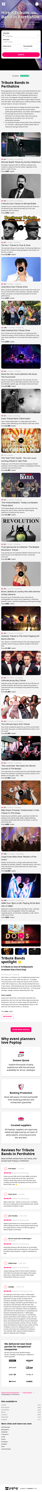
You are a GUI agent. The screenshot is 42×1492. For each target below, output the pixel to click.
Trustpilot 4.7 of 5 (28, 1488)
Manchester (5, 1410)
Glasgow (4, 1419)
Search (29, 4)
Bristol (3, 1412)
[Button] (21, 144)
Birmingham (5, 1407)
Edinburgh (4, 1417)
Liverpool (4, 1414)
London (3, 1405)
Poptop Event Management (10, 1392)
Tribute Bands (27, 1392)
